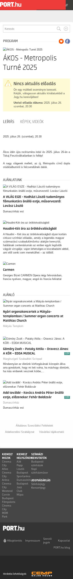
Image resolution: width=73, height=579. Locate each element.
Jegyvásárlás (40, 480)
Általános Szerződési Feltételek (34, 425)
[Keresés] (59, 29)
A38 (19, 461)
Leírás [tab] (8, 122)
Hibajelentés (14, 540)
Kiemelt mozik (7, 456)
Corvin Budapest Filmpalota (8, 498)
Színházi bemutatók (39, 456)
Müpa (20, 494)
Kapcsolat (64, 540)
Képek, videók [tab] (32, 122)
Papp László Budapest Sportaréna (23, 470)
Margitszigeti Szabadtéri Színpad (22, 358)
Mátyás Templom (13, 326)
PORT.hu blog (62, 547)
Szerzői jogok (47, 540)
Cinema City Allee (6, 465)
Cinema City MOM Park (6, 511)
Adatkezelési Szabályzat (19, 431)
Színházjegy (38, 484)
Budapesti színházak (37, 463)
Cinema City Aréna (6, 476)
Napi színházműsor (39, 470)
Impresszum (32, 540)
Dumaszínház (11, 402)
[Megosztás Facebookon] (67, 41)
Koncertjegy (38, 487)
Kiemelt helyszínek (24, 456)
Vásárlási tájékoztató (51, 431)
